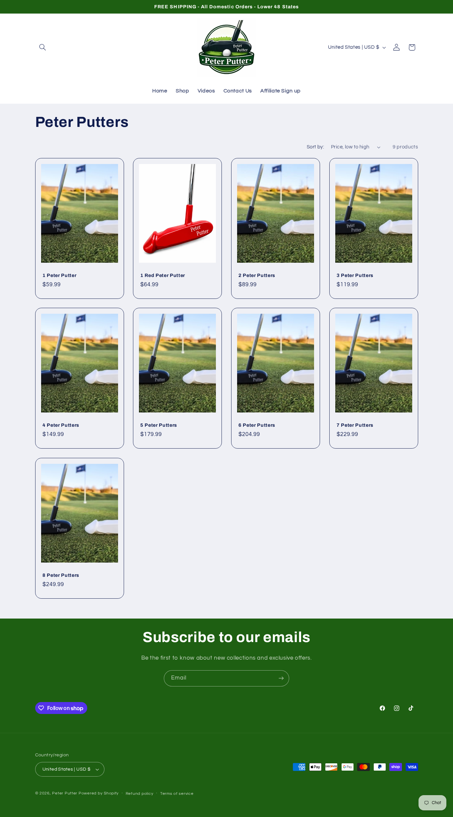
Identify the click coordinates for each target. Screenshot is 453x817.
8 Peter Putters (60, 575)
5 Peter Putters (158, 425)
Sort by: (315, 146)
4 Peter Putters (60, 425)
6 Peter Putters (256, 425)
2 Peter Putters (256, 275)
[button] (42, 47)
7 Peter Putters (355, 425)
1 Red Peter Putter (162, 275)
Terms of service (177, 793)
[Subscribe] (281, 678)
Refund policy (140, 793)
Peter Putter (64, 793)
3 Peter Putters (355, 275)
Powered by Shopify (99, 793)
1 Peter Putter (59, 275)
